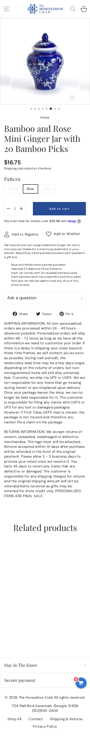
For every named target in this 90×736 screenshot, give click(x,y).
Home (44, 117)
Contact (36, 719)
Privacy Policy (45, 726)
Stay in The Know (21, 665)
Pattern (12, 179)
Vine (47, 188)
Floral (13, 188)
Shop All (14, 719)
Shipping (10, 168)
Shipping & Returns (66, 719)
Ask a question (21, 298)
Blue (30, 188)
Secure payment (19, 680)
